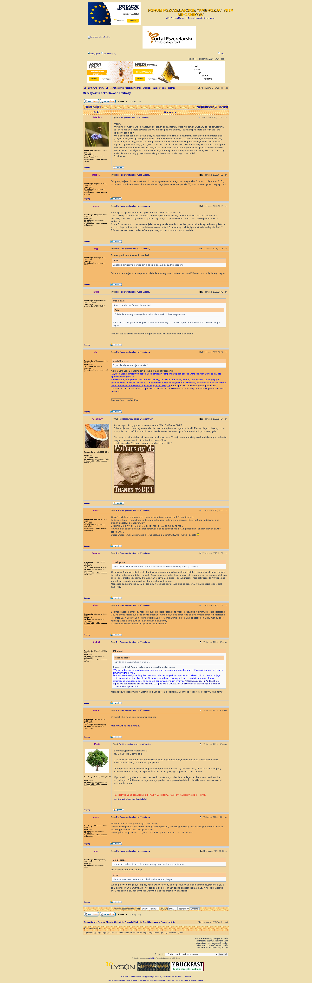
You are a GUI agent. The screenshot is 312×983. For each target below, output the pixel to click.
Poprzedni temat (204, 107)
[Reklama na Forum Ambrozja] (202, 82)
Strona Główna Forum (94, 88)
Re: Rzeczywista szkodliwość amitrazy (133, 175)
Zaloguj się (95, 54)
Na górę (87, 167)
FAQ (222, 54)
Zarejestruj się (109, 54)
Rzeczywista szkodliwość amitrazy (107, 93)
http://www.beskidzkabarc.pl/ (125, 725)
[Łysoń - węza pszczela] (156, 82)
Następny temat (220, 107)
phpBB (151, 958)
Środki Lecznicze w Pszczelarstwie (159, 88)
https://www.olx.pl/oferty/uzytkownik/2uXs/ (130, 799)
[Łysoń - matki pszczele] (110, 82)
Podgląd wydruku (93, 107)
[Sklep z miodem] (153, 971)
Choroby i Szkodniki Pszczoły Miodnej (123, 88)
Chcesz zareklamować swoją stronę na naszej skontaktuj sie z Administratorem (156, 976)
